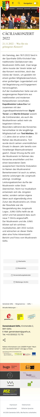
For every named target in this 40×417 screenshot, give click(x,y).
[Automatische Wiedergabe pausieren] (31, 12)
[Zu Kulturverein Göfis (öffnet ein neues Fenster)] (30, 367)
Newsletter (22, 268)
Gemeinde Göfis (7, 304)
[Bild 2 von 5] (18, 25)
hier (24, 349)
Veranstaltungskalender (22, 275)
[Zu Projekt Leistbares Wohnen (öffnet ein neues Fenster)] (30, 375)
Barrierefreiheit (12, 408)
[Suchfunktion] (19, 3)
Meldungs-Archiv (21, 282)
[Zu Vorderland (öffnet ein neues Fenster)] (30, 383)
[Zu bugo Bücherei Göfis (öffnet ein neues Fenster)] (10, 367)
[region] (20, 18)
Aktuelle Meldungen (9, 307)
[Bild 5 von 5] (23, 25)
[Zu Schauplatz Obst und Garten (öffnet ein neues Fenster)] (10, 375)
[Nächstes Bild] (36, 18)
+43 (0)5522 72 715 (14, 334)
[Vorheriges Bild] (3, 18)
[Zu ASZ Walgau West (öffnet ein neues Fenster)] (10, 392)
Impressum (13, 405)
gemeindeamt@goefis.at (19, 332)
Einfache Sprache (27, 408)
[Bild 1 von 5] (16, 25)
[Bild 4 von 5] (21, 25)
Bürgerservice (20, 304)
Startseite (22, 261)
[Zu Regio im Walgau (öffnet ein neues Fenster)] (10, 383)
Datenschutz (26, 405)
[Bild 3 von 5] (20, 25)
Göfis (29, 304)
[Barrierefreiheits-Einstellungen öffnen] (13, 3)
